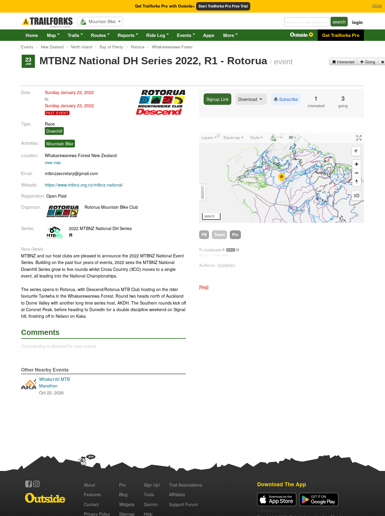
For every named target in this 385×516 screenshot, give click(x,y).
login (357, 22)
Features (92, 494)
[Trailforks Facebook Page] (28, 484)
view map (53, 162)
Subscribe (288, 99)
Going (369, 62)
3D (356, 195)
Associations (185, 485)
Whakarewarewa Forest (67, 155)
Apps (208, 35)
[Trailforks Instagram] (36, 484)
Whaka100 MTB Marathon (54, 386)
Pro (122, 485)
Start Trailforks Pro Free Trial (223, 6)
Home (32, 35)
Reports (126, 35)
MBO (230, 249)
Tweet (219, 234)
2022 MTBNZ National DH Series (100, 228)
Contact (91, 504)
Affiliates (177, 494)
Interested (345, 62)
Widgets (126, 504)
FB (204, 234)
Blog (123, 494)
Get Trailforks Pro (340, 35)
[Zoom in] (356, 164)
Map (51, 35)
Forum (183, 504)
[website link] (71, 235)
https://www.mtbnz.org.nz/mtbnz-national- (84, 185)
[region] (281, 178)
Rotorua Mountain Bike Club (111, 207)
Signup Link (217, 99)
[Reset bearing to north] (356, 181)
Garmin (151, 504)
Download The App (281, 484)
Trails (73, 35)
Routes (98, 35)
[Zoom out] (356, 172)
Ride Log (155, 35)
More (228, 35)
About (89, 485)
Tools (149, 494)
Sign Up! (152, 485)
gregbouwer (213, 249)
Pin (235, 234)
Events (184, 35)
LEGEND (202, 192)
